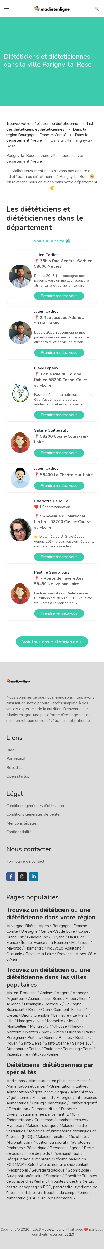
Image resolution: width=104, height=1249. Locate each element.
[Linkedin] (33, 876)
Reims (49, 1037)
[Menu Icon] (6, 8)
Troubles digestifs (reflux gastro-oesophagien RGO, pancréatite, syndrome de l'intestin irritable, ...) (51, 1187)
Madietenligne (53, 1229)
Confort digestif (83, 1103)
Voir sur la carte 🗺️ (52, 241)
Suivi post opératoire (24, 1176)
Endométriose (18, 1120)
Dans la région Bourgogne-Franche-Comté (46, 132)
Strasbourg (16, 1049)
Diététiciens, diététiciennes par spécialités (49, 1068)
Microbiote (78, 1137)
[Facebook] (10, 876)
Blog (10, 750)
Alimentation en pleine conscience (58, 1081)
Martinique (80, 942)
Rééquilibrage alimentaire (28, 1159)
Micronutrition (18, 1142)
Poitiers (34, 1037)
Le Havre (61, 1015)
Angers (63, 993)
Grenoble (42, 1015)
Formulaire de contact (25, 861)
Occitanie (14, 954)
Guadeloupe (37, 937)
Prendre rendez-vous (59, 296)
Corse (83, 931)
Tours (88, 1049)
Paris (88, 1032)
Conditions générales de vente (33, 814)
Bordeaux (52, 1004)
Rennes (65, 1037)
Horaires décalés (71, 1120)
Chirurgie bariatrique (49, 1103)
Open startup (18, 776)
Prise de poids (37, 1153)
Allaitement (43, 1097)
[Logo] (52, 8)
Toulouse (52, 1049)
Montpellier (16, 1026)
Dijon (25, 1015)
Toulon (35, 1049)
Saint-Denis (31, 1043)
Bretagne (29, 931)
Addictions (15, 1081)
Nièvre (36, 161)
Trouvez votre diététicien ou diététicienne (42, 124)
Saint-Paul (81, 1043)
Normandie (34, 948)
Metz (70, 1021)
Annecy (79, 993)
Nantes (31, 1032)
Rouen (12, 1043)
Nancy (75, 1026)
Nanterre (14, 1032)
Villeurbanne (17, 1054)
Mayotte (13, 948)
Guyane (58, 937)
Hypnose (14, 1125)
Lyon (39, 1021)
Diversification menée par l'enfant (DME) (42, 1114)
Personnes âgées (65, 1148)
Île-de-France (33, 942)
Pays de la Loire (39, 954)
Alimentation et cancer (26, 1086)
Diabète (68, 1109)
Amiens (46, 993)
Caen (45, 1010)
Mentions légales (21, 823)
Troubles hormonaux (57, 1198)
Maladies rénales (50, 1137)
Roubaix (82, 1037)
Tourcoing (71, 1049)
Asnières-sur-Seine (45, 998)
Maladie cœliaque (40, 1125)
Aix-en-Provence (21, 993)
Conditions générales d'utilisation (35, 806)
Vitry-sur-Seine (44, 1054)
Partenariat (16, 759)
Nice (45, 1032)
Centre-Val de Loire (58, 931)
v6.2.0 (69, 1234)
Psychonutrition (66, 1153)
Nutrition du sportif (49, 1142)
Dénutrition (18, 1109)
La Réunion (58, 942)
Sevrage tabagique (48, 1170)
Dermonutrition (45, 1109)
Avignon (13, 1004)
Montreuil (38, 1026)
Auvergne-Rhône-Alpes (27, 926)
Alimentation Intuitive (67, 1086)
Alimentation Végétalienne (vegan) (36, 1092)
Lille (10, 1021)
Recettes (14, 767)
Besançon (32, 1004)
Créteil (12, 1015)
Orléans (74, 1032)
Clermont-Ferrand (69, 1010)
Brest (33, 1010)
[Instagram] (22, 876)
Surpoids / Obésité (62, 1176)
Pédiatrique (36, 1148)
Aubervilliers (77, 998)
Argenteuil (15, 998)
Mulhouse (58, 1026)
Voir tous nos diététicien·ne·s (52, 642)
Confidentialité (19, 832)
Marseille (55, 1021)
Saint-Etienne (57, 1043)
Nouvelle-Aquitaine (64, 948)
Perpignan (15, 1037)
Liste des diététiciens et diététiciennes (51, 126)
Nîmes (58, 1032)
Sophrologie (78, 1170)
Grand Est (15, 937)
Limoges (24, 1021)
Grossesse (43, 1120)
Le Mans (80, 1015)
